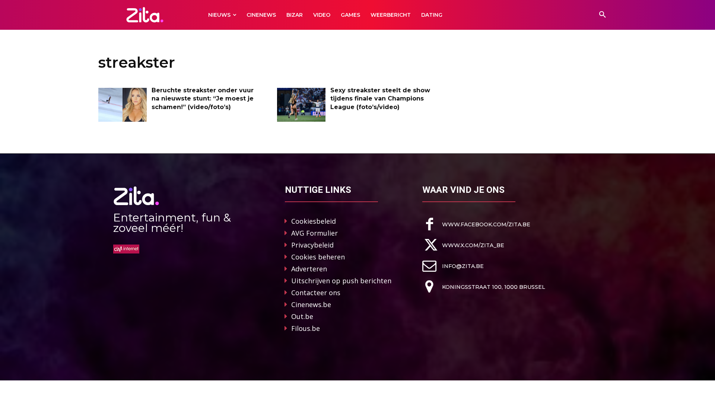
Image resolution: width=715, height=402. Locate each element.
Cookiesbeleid (313, 221)
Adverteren (309, 268)
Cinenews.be (311, 304)
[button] (602, 15)
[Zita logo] (145, 15)
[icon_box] (476, 224)
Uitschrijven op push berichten (341, 280)
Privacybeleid (312, 244)
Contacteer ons (315, 292)
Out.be (302, 316)
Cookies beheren (318, 256)
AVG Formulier (314, 233)
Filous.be (305, 328)
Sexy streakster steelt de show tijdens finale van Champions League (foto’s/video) (380, 99)
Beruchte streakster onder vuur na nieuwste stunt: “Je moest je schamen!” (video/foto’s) (203, 99)
